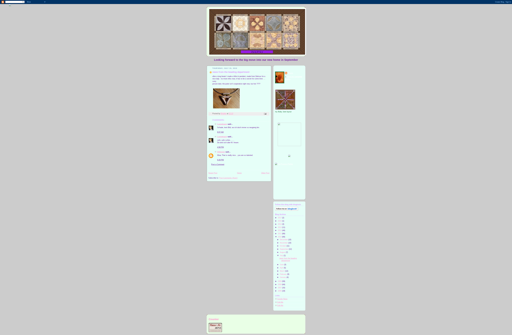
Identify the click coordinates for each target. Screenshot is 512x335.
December (284, 240)
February (283, 274)
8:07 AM (220, 132)
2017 (280, 218)
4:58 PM (220, 147)
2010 (280, 237)
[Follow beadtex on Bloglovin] (286, 210)
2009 (280, 281)
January (283, 277)
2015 (280, 221)
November (284, 243)
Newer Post (212, 173)
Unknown (221, 152)
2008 (280, 284)
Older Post (265, 173)
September (284, 249)
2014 (280, 224)
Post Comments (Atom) (228, 178)
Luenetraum (222, 124)
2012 (280, 230)
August (283, 252)
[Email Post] (265, 114)
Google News (282, 299)
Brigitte (290, 73)
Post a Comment (217, 164)
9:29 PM (220, 160)
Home (239, 173)
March (282, 271)
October (283, 246)
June (282, 265)
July (282, 255)
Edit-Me (280, 302)
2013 (280, 227)
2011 (280, 234)
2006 (280, 291)
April (282, 268)
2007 (280, 288)
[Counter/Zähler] (215, 332)
